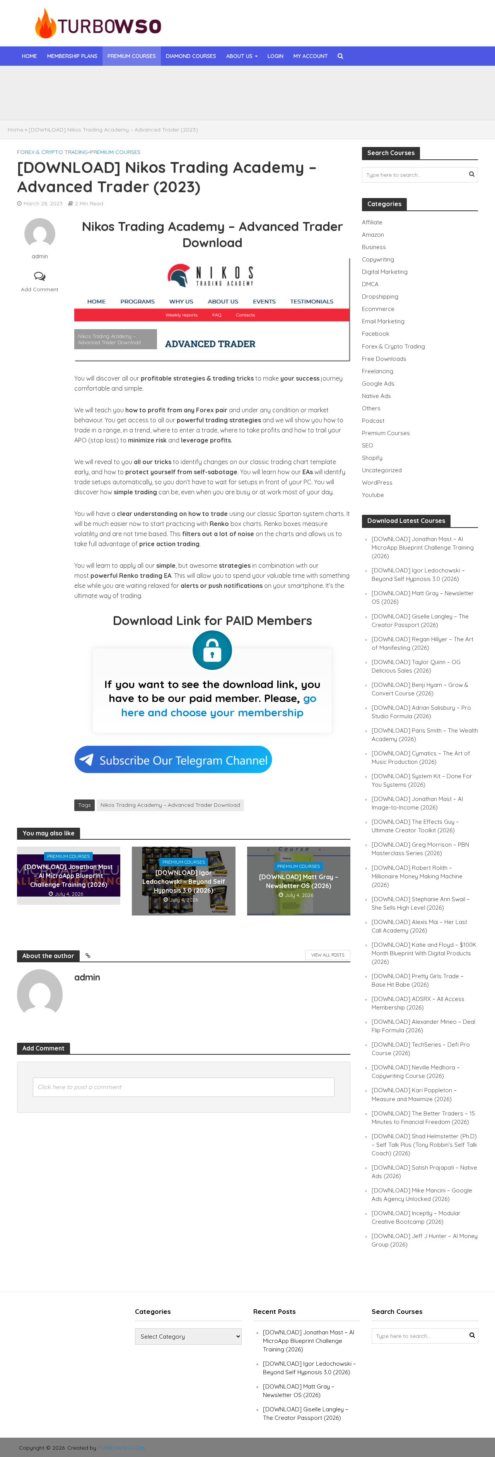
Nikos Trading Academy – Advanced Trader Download (170, 804)
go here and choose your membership (218, 705)
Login (275, 56)
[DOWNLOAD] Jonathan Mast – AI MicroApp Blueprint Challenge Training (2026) (217, 82)
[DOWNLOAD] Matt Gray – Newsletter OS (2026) (298, 881)
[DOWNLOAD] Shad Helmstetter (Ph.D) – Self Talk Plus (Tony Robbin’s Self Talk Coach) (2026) (424, 1144)
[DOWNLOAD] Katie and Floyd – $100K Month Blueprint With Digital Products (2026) (424, 953)
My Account (311, 56)
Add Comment (39, 289)
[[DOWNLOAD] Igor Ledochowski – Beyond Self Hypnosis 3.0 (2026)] (65, 100)
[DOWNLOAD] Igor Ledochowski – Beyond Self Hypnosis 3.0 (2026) (203, 100)
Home (29, 56)
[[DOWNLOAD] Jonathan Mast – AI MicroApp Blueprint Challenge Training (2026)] (65, 82)
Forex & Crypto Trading (52, 152)
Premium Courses (132, 56)
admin (40, 256)
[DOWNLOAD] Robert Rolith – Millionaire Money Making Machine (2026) (417, 876)
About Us (239, 56)
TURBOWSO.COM (121, 1447)
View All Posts (327, 955)
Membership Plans (72, 56)
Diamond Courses (191, 56)
